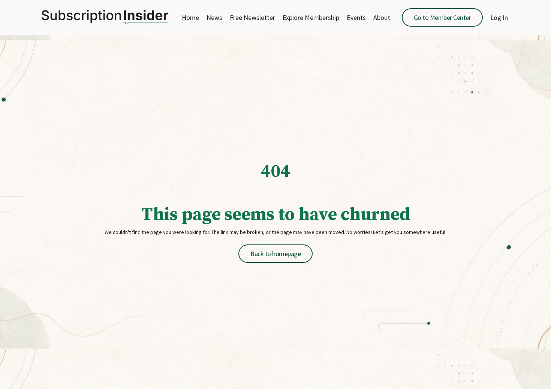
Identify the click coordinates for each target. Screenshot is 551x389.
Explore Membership (311, 18)
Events (356, 18)
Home (190, 18)
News (214, 18)
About (381, 18)
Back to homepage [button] (275, 253)
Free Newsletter (252, 18)
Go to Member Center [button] (442, 17)
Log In (499, 17)
